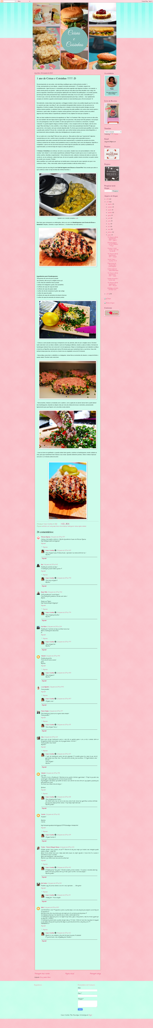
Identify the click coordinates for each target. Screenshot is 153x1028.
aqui (76, 218)
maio (109, 224)
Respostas (45, 547)
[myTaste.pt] (107, 299)
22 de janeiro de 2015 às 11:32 (53, 814)
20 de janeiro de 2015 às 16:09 (64, 550)
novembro (110, 207)
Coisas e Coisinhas (49, 550)
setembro (110, 213)
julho (109, 218)
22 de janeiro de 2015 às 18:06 (64, 673)
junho (109, 221)
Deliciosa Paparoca (45, 537)
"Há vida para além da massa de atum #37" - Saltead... (112, 255)
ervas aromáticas (63, 526)
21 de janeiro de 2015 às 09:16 (53, 656)
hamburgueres (71, 526)
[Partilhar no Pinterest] (68, 524)
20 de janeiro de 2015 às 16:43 (50, 565)
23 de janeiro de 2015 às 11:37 (64, 754)
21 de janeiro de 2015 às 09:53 (56, 687)
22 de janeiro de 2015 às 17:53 (64, 578)
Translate (116, 134)
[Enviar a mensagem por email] (62, 524)
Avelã (42, 907)
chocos (57, 526)
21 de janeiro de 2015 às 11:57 (56, 711)
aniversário (44, 526)
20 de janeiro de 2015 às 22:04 (54, 627)
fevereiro (110, 232)
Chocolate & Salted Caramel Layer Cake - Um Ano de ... (112, 249)
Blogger (90, 1015)
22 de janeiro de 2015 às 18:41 (54, 883)
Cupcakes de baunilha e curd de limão (112, 279)
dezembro (110, 204)
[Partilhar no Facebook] (67, 524)
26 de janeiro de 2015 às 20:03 (51, 907)
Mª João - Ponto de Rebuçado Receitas (50, 847)
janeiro (109, 235)
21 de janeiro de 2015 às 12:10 (51, 737)
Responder (43, 543)
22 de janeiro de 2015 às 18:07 (64, 699)
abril (109, 227)
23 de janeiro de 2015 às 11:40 (64, 868)
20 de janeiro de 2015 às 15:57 (58, 537)
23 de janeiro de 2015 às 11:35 (64, 725)
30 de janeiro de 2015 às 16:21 (64, 933)
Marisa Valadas (45, 711)
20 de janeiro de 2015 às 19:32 (55, 592)
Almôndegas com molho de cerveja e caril (112, 289)
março (109, 229)
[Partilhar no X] (65, 524)
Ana (42, 565)
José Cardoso (44, 883)
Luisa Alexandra (45, 687)
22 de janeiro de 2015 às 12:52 (67, 847)
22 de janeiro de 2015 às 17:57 (64, 642)
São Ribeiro (44, 627)
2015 (107, 202)
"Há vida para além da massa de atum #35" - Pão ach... (112, 284)
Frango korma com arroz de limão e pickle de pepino (111, 265)
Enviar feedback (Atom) (45, 977)
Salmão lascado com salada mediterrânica (112, 269)
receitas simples (78, 526)
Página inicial (69, 973)
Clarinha (43, 814)
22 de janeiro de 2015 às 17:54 (64, 613)
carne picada (53, 526)
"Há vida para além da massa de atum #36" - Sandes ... (112, 274)
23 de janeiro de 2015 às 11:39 (64, 835)
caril (48, 526)
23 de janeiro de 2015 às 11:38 (64, 797)
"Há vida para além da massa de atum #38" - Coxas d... (112, 238)
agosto (109, 216)
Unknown (43, 656)
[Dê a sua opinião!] (63, 524)
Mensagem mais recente (42, 973)
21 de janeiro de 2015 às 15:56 (53, 773)
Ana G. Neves (44, 592)
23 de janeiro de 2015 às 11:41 (63, 895)
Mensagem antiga (95, 973)
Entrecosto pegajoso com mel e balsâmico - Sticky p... (112, 244)
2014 (107, 294)
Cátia (42, 737)
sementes (84, 526)
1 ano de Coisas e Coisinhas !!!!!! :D (112, 260)
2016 (107, 199)
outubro (110, 210)
